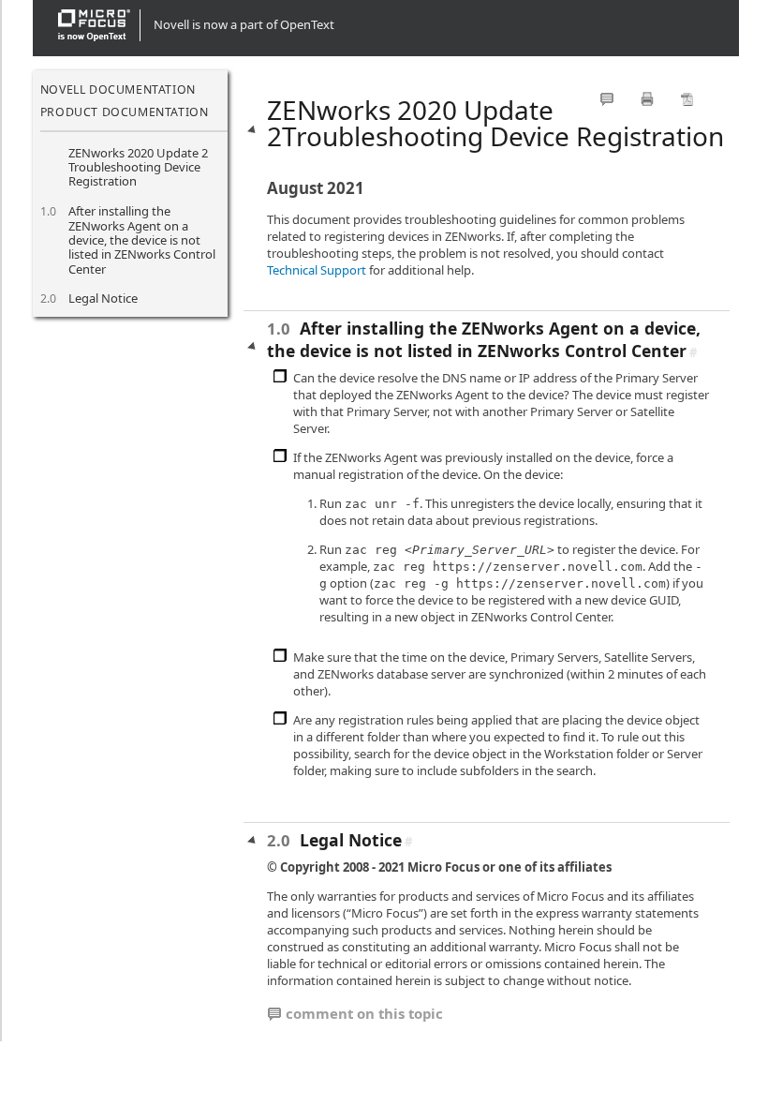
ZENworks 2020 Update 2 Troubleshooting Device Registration (138, 167)
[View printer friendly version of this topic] (647, 99)
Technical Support (316, 270)
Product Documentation (124, 112)
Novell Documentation (118, 89)
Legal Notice (103, 298)
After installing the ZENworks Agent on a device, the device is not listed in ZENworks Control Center (141, 239)
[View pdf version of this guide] (687, 99)
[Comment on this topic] (607, 99)
